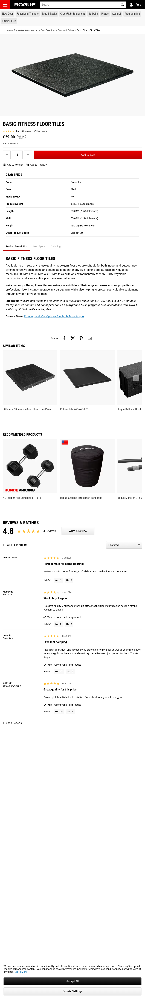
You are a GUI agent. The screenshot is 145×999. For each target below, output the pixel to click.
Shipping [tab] (56, 246)
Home (8, 30)
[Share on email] (90, 338)
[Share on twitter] (73, 338)
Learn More (20, 971)
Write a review (40, 131)
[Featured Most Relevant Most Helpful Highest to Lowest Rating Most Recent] (124, 545)
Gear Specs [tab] (39, 246)
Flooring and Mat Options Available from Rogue (54, 316)
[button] (122, 4)
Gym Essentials (48, 30)
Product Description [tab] (16, 246)
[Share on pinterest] (81, 338)
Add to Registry (38, 164)
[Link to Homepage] (25, 4)
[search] (83, 4)
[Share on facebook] (64, 338)
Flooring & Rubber (66, 30)
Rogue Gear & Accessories (26, 30)
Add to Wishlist (15, 164)
